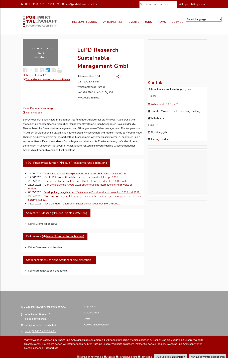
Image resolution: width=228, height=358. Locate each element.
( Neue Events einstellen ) (69, 213)
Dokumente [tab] (55, 236)
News (162, 22)
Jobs (148, 22)
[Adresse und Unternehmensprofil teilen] (118, 76)
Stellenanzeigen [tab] (59, 260)
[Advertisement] (177, 188)
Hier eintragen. (34, 112)
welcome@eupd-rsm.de (91, 87)
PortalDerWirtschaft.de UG (48, 307)
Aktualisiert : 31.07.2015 (165, 104)
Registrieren (200, 4)
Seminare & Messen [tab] (56, 213)
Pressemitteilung (84, 22)
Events (134, 22)
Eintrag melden (160, 139)
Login (184, 4)
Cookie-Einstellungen (96, 324)
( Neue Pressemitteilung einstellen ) (83, 163)
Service (177, 22)
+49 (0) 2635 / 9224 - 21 (40, 331)
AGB (87, 318)
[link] (48, 70)
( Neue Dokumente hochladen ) (63, 236)
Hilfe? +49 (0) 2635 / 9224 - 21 (42, 4)
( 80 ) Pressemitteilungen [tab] (66, 163)
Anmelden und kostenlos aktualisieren (48, 79)
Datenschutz (91, 312)
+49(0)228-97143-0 (90, 92)
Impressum (90, 306)
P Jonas (152, 96)
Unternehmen (113, 22)
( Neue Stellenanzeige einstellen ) (69, 260)
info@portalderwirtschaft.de (81, 4)
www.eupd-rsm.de (88, 97)
